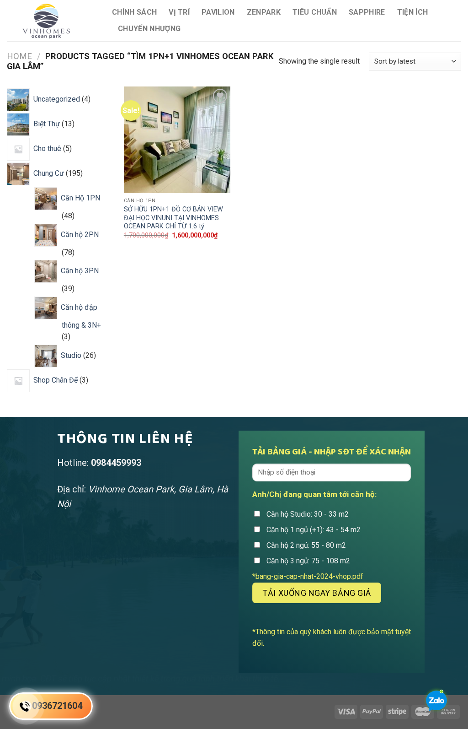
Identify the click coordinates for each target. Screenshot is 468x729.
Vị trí (179, 12)
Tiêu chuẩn (314, 12)
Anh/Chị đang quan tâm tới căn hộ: (314, 494)
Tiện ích (412, 12)
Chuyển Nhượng (149, 28)
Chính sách (134, 12)
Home (19, 56)
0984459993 (116, 462)
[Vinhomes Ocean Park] (52, 20)
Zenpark (264, 12)
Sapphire (367, 12)
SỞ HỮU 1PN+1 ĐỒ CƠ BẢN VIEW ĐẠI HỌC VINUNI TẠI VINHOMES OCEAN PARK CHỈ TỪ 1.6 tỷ (173, 217)
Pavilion (218, 12)
